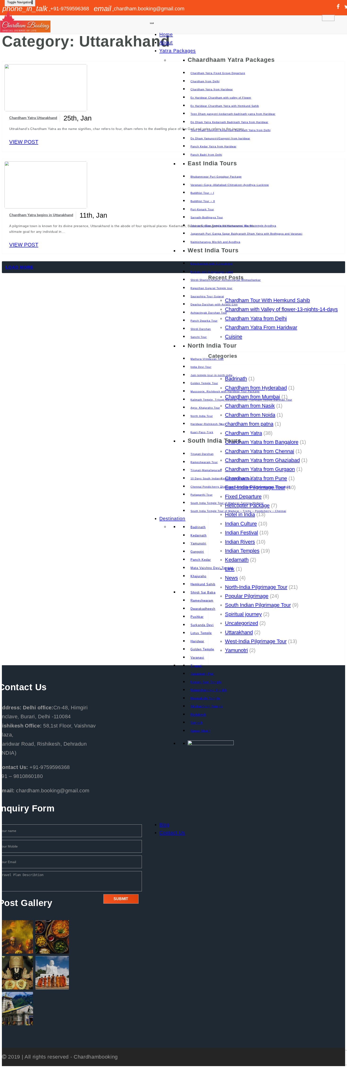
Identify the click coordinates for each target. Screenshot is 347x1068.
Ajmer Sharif (200, 731)
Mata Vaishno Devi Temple (211, 568)
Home (166, 34)
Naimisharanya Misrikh (208, 690)
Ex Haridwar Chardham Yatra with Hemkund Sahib (224, 105)
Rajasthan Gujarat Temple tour (211, 288)
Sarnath (196, 722)
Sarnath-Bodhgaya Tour (206, 217)
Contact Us (172, 832)
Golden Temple (202, 649)
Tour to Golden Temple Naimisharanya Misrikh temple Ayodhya (233, 225)
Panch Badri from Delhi (206, 154)
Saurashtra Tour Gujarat (207, 296)
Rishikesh (198, 714)
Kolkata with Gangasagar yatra (211, 271)
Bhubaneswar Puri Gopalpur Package (215, 176)
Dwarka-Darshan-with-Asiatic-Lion (213, 304)
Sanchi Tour (198, 337)
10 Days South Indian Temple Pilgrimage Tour (221, 478)
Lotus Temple (201, 633)
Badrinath (198, 527)
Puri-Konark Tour (202, 209)
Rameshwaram (201, 600)
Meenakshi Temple (205, 698)
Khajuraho (198, 576)
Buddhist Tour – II (202, 201)
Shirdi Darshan (200, 329)
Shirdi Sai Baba (202, 592)
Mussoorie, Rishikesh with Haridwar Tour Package (224, 391)
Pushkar (196, 617)
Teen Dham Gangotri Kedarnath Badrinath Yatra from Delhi (230, 130)
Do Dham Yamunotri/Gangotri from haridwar (220, 138)
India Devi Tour (200, 367)
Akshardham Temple (206, 706)
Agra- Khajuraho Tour (205, 407)
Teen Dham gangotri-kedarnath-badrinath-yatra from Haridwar (232, 113)
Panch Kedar (200, 559)
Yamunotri (198, 543)
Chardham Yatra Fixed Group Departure (217, 73)
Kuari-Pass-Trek (201, 432)
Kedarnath (198, 535)
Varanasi (197, 657)
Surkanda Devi (202, 625)
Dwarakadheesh (202, 609)
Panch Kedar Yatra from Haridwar (213, 146)
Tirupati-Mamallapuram (206, 470)
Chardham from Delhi (204, 81)
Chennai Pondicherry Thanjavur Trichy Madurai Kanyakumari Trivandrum (240, 486)
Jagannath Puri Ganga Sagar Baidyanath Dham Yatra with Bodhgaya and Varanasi (246, 233)
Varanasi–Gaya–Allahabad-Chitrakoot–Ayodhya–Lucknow (229, 184)
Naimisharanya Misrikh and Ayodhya (215, 242)
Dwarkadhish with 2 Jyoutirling (211, 263)
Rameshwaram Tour (204, 462)
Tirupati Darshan (201, 454)
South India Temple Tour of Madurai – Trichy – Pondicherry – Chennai (238, 511)
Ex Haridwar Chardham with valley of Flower (220, 97)
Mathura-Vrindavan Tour (207, 358)
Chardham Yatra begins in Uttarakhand (41, 215)
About (166, 42)
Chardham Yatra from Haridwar (211, 89)
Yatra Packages (177, 50)
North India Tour (201, 416)
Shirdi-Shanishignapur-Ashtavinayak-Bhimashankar (225, 279)
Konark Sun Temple (205, 682)
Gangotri (197, 551)
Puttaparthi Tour (201, 494)
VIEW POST (23, 142)
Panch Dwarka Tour (203, 320)
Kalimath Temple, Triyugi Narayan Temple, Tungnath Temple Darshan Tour (241, 399)
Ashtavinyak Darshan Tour (208, 312)
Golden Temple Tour (204, 383)
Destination (172, 518)
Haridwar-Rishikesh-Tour (207, 424)
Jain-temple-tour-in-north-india (211, 375)
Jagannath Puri (202, 674)
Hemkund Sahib (202, 584)
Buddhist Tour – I (202, 192)
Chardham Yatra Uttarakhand (33, 118)
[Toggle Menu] (152, 23)
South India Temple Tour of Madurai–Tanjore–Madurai (226, 503)
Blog (164, 824)
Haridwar (197, 641)
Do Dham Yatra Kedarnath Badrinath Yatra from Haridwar (229, 122)
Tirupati (196, 666)
